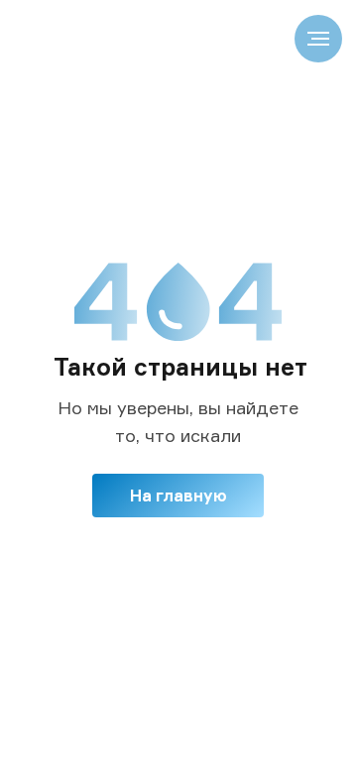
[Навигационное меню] (318, 39)
